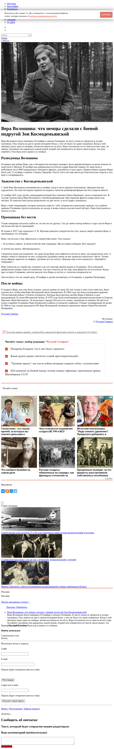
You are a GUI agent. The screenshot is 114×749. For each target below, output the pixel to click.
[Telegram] (15, 491)
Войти (4, 708)
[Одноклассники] (7, 491)
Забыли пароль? (32, 708)
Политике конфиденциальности (42, 16)
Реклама (11, 19)
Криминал (12, 9)
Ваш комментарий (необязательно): (24, 732)
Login (4, 648)
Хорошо (106, 14)
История (11, 3)
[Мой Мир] (11, 491)
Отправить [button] (6, 746)
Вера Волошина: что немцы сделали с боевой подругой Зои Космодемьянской (47, 612)
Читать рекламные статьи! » (15, 602)
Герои (4, 38)
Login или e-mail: (9, 685)
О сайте (11, 22)
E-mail (4, 659)
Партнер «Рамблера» (16, 607)
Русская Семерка (9, 314)
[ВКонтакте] (3, 491)
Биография (12, 6)
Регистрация (15, 708)
